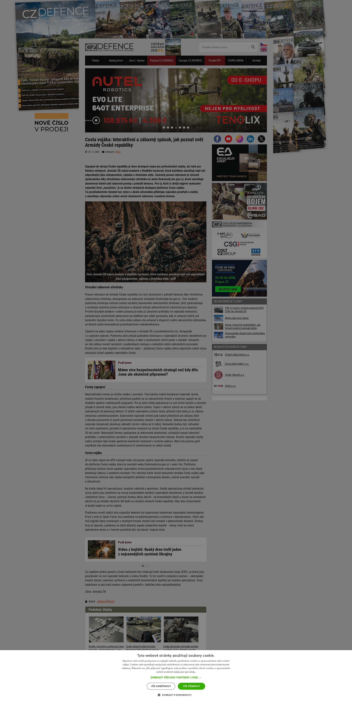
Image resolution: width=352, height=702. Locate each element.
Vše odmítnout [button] (161, 686)
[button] (176, 677)
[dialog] (176, 676)
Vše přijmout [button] (191, 686)
